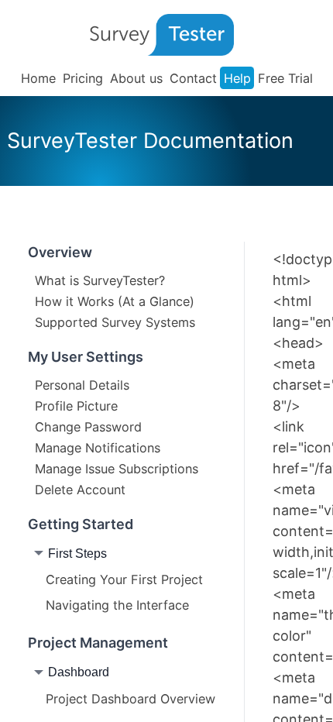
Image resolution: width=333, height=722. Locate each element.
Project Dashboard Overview (130, 699)
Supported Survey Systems (115, 322)
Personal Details (82, 385)
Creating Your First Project (124, 579)
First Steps (77, 553)
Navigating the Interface (117, 605)
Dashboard (78, 672)
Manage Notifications (97, 448)
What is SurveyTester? (100, 280)
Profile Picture (76, 406)
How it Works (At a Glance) (114, 301)
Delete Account (80, 489)
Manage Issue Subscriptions (116, 468)
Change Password (88, 427)
